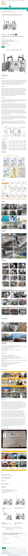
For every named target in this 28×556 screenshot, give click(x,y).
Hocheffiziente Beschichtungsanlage (12, 10)
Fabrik (17, 8)
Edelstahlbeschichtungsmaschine (9, 529)
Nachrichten (10, 8)
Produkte (5, 8)
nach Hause (2, 10)
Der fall (14, 8)
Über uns (25, 8)
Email (3, 46)
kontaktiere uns (21, 8)
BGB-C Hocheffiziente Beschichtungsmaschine (6, 11)
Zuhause (2, 8)
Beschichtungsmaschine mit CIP (19, 528)
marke (2, 38)
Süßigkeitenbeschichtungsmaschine (10, 528)
